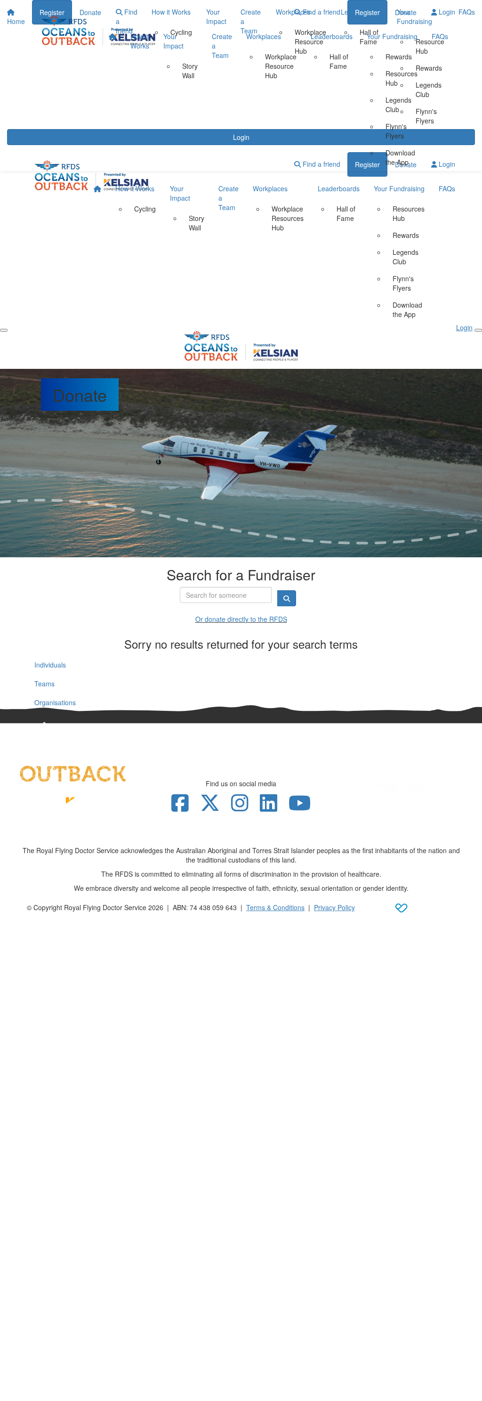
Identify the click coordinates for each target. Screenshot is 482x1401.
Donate (406, 12)
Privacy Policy (334, 907)
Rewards (399, 56)
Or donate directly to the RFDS (241, 619)
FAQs (440, 36)
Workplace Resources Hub (288, 218)
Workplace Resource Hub (281, 66)
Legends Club (398, 104)
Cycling (145, 208)
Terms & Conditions (275, 907)
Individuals (50, 664)
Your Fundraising (392, 36)
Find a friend (320, 11)
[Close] (478, 330)
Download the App (400, 157)
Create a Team (222, 46)
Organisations (55, 702)
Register (367, 12)
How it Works (139, 41)
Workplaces (263, 36)
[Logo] (98, 30)
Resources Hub (402, 78)
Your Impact (173, 41)
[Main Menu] (4, 330)
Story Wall (190, 70)
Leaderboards (332, 36)
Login (446, 11)
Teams (44, 683)
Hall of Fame (338, 61)
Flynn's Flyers (396, 131)
